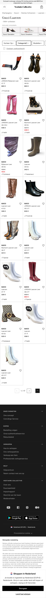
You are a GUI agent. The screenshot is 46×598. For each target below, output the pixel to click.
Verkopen (7, 444)
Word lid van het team (12, 495)
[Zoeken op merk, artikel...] (4, 7)
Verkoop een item (10, 455)
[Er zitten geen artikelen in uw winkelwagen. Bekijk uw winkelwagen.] (41, 6)
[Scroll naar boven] (37, 391)
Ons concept (8, 415)
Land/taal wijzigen (23, 594)
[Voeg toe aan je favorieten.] (20, 78)
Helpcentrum (8, 470)
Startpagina (7, 13)
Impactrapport (9, 491)
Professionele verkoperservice (15, 458)
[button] (41, 6)
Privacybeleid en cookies (22, 533)
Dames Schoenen (28, 13)
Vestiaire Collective (12, 481)
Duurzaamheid (9, 488)
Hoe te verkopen (10, 448)
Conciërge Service (10, 419)
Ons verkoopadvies (11, 451)
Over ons (7, 484)
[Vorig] (17, 391)
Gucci (16, 13)
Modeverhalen (9, 498)
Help (5, 466)
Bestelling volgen (10, 430)
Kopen (6, 426)
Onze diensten (9, 411)
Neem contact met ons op (13, 473)
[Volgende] (29, 391)
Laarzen (41, 13)
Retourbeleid (8, 437)
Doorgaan (23, 588)
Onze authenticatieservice (14, 433)
